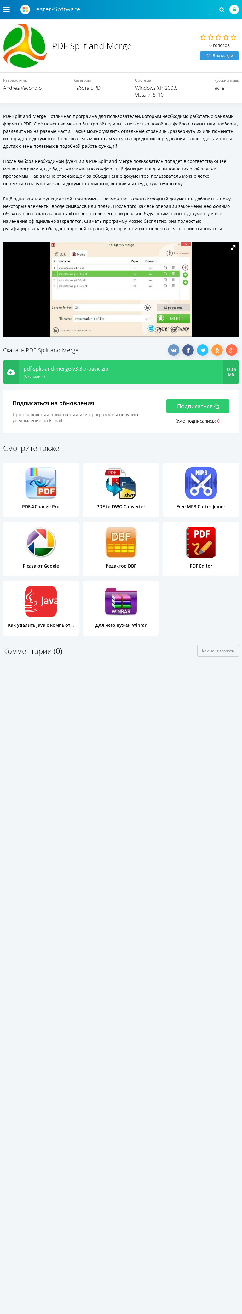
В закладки (223, 55)
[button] (233, 248)
